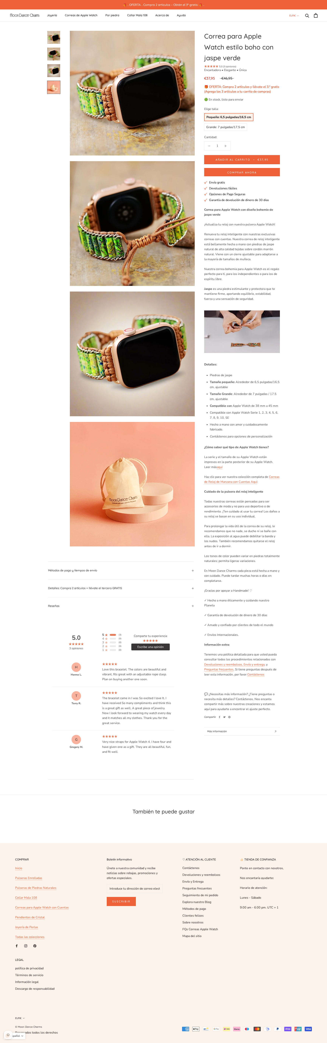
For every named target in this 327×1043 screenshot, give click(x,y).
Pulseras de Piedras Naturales (35, 888)
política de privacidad (29, 968)
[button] (14, 1036)
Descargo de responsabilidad (34, 989)
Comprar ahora (242, 172)
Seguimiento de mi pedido (200, 895)
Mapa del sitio (192, 936)
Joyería (52, 15)
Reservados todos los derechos (36, 1033)
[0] (316, 15)
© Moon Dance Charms (28, 1026)
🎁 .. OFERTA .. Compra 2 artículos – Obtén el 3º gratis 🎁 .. (163, 5)
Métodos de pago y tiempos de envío (72, 570)
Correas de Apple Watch (81, 15)
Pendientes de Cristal (30, 917)
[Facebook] (219, 717)
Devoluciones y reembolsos (201, 875)
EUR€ (292, 15)
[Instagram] (25, 945)
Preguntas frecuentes (197, 888)
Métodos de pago (194, 909)
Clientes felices (193, 916)
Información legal (27, 982)
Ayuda (181, 15)
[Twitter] (224, 717)
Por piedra (112, 15)
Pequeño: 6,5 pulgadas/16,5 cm (228, 117)
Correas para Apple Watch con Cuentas (42, 907)
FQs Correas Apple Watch (200, 929)
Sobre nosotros (192, 922)
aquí (220, 467)
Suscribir (121, 901)
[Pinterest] (229, 717)
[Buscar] (307, 15)
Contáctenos (190, 868)
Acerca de (162, 15)
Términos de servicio (29, 975)
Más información (217, 731)
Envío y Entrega (192, 882)
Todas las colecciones (29, 937)
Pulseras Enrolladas (28, 878)
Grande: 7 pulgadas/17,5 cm (225, 127)
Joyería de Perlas (26, 927)
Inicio (18, 868)
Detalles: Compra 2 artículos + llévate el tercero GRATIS (85, 588)
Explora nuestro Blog (196, 902)
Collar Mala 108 (137, 15)
